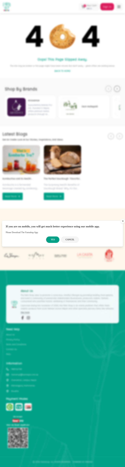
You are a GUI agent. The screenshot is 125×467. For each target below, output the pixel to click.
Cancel (70, 239)
